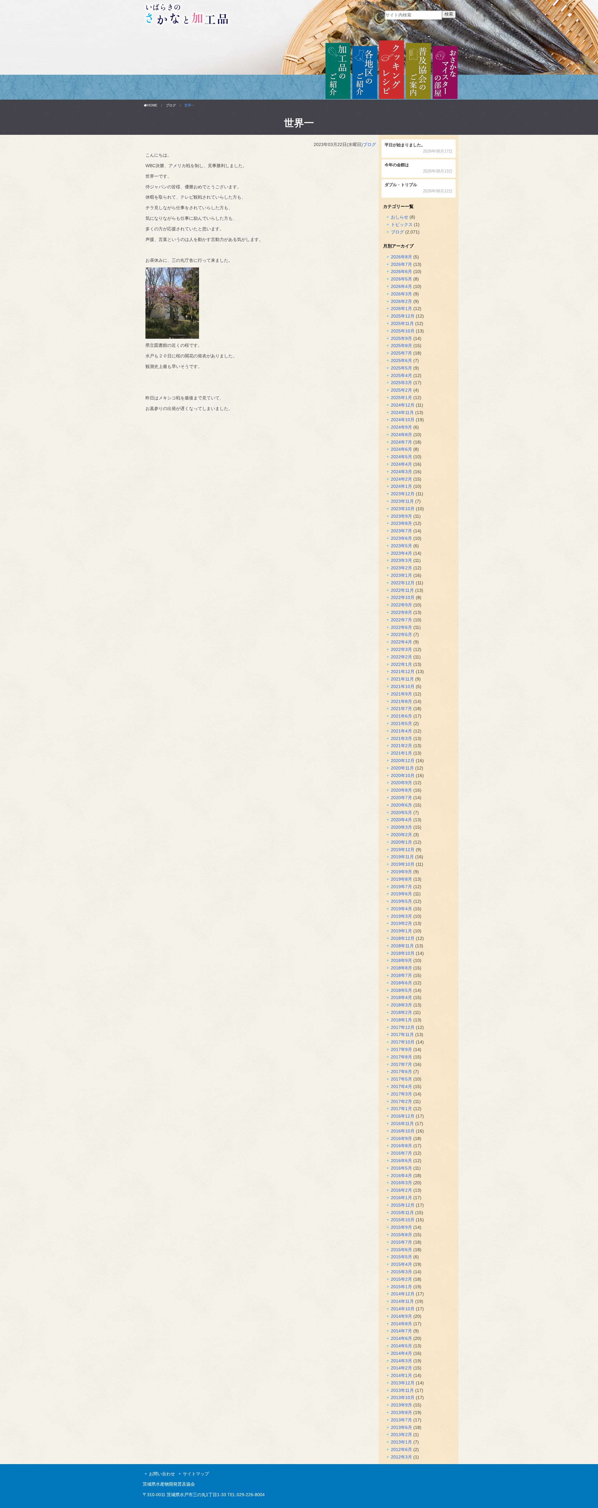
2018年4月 (401, 997)
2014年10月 (403, 1308)
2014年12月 (403, 1293)
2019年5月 (401, 901)
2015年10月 (403, 1219)
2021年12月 (403, 671)
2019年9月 (401, 871)
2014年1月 (401, 1375)
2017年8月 (401, 1056)
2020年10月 (403, 775)
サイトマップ (196, 1473)
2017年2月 (401, 1101)
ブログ (171, 105)
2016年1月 (401, 1197)
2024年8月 (401, 434)
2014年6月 (401, 1338)
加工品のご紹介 (337, 70)
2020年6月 (401, 805)
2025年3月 (401, 382)
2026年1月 (401, 308)
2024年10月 (403, 419)
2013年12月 (403, 1382)
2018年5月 (401, 990)
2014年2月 (401, 1367)
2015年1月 (401, 1286)
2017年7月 (401, 1064)
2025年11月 (402, 323)
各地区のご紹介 (364, 70)
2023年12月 (403, 493)
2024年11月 (402, 412)
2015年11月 (402, 1212)
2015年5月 (401, 1256)
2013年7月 (401, 1419)
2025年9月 (401, 338)
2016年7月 (401, 1153)
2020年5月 (401, 812)
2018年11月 (402, 945)
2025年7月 (401, 353)
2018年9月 (401, 960)
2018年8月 (401, 967)
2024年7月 (401, 442)
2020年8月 (401, 790)
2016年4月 (401, 1175)
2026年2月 (401, 301)
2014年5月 (401, 1345)
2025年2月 (401, 390)
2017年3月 (401, 1093)
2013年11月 (402, 1390)
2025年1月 (401, 397)
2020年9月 (401, 782)
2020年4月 (401, 819)
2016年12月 (403, 1116)
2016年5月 (401, 1168)
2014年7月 (401, 1330)
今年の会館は (419, 168)
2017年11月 (402, 1034)
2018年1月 (401, 1019)
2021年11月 (402, 678)
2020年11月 (402, 768)
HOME (152, 105)
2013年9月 (401, 1404)
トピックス (402, 224)
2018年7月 (401, 975)
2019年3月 (401, 916)
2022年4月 (401, 641)
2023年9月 (401, 516)
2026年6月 (401, 271)
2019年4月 (401, 908)
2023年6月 (401, 538)
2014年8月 (401, 1323)
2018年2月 (401, 1012)
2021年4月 (401, 730)
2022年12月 (403, 582)
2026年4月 (401, 286)
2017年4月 (401, 1086)
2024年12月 (403, 405)
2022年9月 (401, 604)
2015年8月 (401, 1234)
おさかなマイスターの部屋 (445, 70)
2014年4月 (401, 1353)
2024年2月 (401, 479)
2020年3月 (401, 827)
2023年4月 (401, 553)
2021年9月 (401, 693)
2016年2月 (401, 1190)
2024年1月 (401, 486)
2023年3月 (401, 560)
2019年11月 (402, 856)
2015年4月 (401, 1264)
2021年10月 (403, 686)
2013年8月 (401, 1412)
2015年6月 (401, 1249)
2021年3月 (401, 738)
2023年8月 (401, 523)
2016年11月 (402, 1123)
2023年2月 (401, 567)
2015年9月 (401, 1227)
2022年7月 (401, 619)
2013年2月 (401, 1434)
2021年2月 (401, 745)
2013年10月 (403, 1397)
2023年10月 (403, 508)
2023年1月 (401, 575)
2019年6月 (401, 893)
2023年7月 (401, 530)
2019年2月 (401, 923)
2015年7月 (401, 1242)
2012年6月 (401, 1449)
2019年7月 (401, 886)
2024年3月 (401, 471)
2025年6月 (401, 360)
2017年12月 (403, 1027)
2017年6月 (401, 1071)
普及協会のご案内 (418, 70)
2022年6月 (401, 627)
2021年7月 (401, 708)
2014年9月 (401, 1316)
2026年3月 (401, 293)
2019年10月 (403, 864)
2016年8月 (401, 1145)
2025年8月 (401, 345)
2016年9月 (401, 1138)
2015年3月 (401, 1271)
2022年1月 (401, 664)
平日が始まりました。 (419, 148)
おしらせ (399, 216)
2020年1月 (401, 842)
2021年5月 (401, 723)
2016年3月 (401, 1182)
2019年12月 (403, 849)
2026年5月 (401, 278)
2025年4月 (401, 375)
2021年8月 (401, 701)
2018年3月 (401, 1004)
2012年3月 (401, 1456)
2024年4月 (401, 464)
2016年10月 (403, 1131)
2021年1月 (401, 753)
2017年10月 (403, 1041)
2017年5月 (401, 1079)
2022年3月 (401, 649)
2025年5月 (401, 367)
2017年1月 (401, 1108)
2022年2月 (401, 656)
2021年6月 (401, 716)
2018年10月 (403, 953)
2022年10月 (403, 597)
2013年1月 (401, 1442)
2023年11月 (402, 501)
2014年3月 (401, 1360)
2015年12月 (403, 1205)
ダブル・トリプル (419, 188)
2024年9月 (401, 427)
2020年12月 (403, 760)
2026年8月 (401, 256)
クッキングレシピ (391, 70)
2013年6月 (401, 1427)
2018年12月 (403, 938)
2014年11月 (402, 1301)
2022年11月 (402, 590)
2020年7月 (401, 797)
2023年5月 (401, 545)
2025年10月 (403, 330)
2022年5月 (401, 634)
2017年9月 (401, 1049)
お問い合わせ (162, 1473)
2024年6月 (401, 449)
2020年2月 (401, 834)
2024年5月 (401, 456)
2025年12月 (403, 315)
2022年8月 (401, 612)
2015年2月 (401, 1279)
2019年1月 (401, 930)
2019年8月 (401, 879)
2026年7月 (401, 264)
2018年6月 (401, 982)
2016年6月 (401, 1160)
